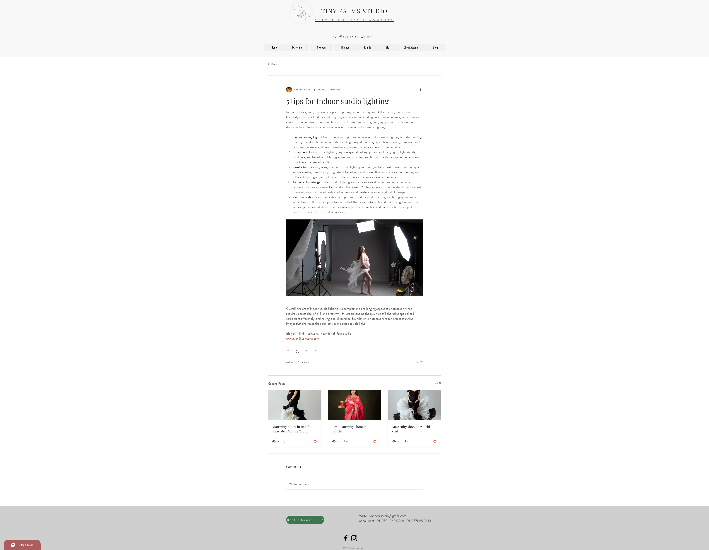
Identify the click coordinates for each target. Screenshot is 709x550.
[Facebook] (346, 538)
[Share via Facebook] (288, 351)
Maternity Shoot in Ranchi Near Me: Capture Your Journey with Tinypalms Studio (291, 428)
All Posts (272, 64)
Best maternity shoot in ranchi (349, 428)
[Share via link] (315, 351)
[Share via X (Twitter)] (297, 351)
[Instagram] (354, 538)
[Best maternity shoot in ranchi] (354, 405)
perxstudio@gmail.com (390, 515)
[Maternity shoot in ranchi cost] (414, 405)
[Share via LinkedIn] (306, 351)
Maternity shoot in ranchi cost (411, 428)
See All (437, 383)
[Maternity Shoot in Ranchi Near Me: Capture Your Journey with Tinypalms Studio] (294, 405)
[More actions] (420, 89)
